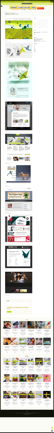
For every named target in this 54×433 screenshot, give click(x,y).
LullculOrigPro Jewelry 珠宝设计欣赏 (47, 400)
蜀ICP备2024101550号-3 (27, 414)
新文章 (52, 427)
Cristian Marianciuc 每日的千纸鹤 (7, 347)
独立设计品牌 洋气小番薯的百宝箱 (23, 383)
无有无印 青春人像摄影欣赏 (7, 400)
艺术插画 (35, 27)
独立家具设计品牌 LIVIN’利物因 (7, 367)
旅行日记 (44, 23)
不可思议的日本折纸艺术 (15, 347)
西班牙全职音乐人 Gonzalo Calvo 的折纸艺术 (47, 331)
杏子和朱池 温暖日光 (31, 400)
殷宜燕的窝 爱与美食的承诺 (15, 367)
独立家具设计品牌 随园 (23, 367)
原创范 (6, 405)
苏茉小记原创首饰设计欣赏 (23, 400)
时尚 (46, 23)
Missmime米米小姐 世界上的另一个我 (31, 383)
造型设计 (42, 27)
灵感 (20, 1)
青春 (44, 27)
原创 (33, 1)
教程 (35, 1)
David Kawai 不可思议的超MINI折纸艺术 (31, 331)
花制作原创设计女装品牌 (39, 367)
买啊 (37, 1)
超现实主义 (39, 27)
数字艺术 (39, 23)
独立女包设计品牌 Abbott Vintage (31, 367)
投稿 (51, 1)
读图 (38, 1)
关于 (40, 1)
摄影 (18, 1)
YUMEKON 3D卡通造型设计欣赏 (23, 330)
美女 (38, 404)
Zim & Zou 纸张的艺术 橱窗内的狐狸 (31, 347)
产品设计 (15, 335)
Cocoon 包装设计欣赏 (15, 330)
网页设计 (15, 12)
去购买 (7, 394)
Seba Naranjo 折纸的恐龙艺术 (7, 330)
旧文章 (52, 428)
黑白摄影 (47, 27)
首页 (15, 1)
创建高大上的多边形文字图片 (23, 347)
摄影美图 (37, 23)
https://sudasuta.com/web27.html (38, 39)
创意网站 (10, 12)
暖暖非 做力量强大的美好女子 (15, 400)
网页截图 (13, 12)
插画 (16, 1)
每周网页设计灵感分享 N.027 (11, 13)
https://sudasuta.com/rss (38, 40)
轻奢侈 (39, 404)
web (7, 12)
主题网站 (9, 12)
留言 (34, 47)
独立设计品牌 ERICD (7, 383)
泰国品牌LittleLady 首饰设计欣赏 (39, 383)
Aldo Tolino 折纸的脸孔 (39, 347)
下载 (34, 1)
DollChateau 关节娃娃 (47, 367)
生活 (19, 1)
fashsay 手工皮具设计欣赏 (15, 383)
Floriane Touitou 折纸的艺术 (39, 330)
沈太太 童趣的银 (38, 399)
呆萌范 (23, 405)
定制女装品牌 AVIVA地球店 (47, 383)
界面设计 (6, 12)
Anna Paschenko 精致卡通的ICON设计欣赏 (47, 347)
